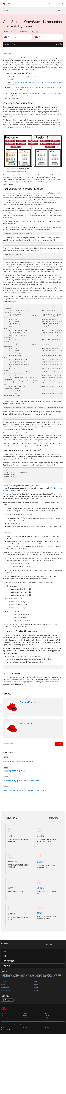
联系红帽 (25, 1016)
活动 (46, 1014)
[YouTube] (51, 945)
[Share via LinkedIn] (10, 44)
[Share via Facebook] (8, 44)
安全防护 (40, 862)
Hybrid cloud (35, 32)
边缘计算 (11, 888)
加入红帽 (36, 991)
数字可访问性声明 (5, 1029)
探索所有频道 (53, 818)
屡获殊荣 (47, 977)
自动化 (10, 836)
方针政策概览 (48, 1027)
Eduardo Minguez (13, 37)
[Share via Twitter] (13, 44)
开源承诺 (36, 984)
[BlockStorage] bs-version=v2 (8, 667)
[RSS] (61, 44)
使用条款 (25, 1027)
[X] (59, 945)
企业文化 (3, 984)
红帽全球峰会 (48, 1018)
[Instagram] (64, 945)
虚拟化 (39, 913)
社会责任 (36, 988)
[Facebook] (55, 945)
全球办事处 (4, 1016)
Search (59, 743)
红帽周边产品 (26, 1018)
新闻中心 (36, 981)
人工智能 (40, 836)
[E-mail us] (15, 44)
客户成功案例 (5, 988)
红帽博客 (5, 10)
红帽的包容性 (4, 1018)
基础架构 (40, 888)
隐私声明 (3, 1027)
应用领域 (11, 914)
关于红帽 (3, 1014)
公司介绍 (3, 981)
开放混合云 (12, 861)
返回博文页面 (7, 53)
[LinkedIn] (47, 945)
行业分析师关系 (5, 991)
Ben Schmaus (43, 37)
